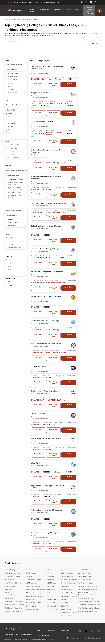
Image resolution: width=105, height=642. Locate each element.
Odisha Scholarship (67, 593)
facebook (80, 631)
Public (9, 282)
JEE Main (10, 219)
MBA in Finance (31, 573)
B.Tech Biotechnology (33, 586)
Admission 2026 (33, 2)
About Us (40, 631)
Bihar (9, 86)
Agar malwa (11, 123)
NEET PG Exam (51, 583)
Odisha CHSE (65, 606)
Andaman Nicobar (13, 73)
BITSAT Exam (51, 603)
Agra (9, 130)
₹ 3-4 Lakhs (11, 241)
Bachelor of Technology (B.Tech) (14, 196)
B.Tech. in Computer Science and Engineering (16, 183)
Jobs (57, 2)
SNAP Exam (50, 593)
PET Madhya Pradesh (14, 222)
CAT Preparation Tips (53, 606)
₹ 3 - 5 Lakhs (11, 154)
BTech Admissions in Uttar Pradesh (89, 601)
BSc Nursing (30, 599)
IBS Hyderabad (9, 580)
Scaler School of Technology (14, 601)
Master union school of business (15, 605)
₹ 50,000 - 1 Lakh (12, 148)
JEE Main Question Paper (69, 580)
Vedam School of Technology (14, 611)
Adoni (9, 120)
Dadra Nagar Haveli (13, 93)
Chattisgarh (11, 89)
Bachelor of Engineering (15, 192)
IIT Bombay (8, 589)
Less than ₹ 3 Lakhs (13, 238)
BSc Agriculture (31, 606)
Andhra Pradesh (12, 77)
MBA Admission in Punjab (86, 598)
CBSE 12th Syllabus (67, 573)
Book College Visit (53, 84)
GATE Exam (50, 576)
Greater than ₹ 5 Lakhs (14, 247)
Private (10, 285)
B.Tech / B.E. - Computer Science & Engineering (15, 188)
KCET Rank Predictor (84, 580)
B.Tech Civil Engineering (33, 593)
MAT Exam (50, 586)
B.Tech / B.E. (35, 79)
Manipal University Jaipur (13, 573)
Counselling (43, 2)
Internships (51, 2)
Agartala (10, 126)
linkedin (92, 631)
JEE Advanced (12, 225)
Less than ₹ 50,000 (13, 145)
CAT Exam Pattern (53, 609)
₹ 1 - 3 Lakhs (11, 151)
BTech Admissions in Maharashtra (89, 605)
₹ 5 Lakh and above (13, 157)
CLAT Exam (50, 580)
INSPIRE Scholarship (67, 589)
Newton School (9, 598)
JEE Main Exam (51, 589)
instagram (98, 631)
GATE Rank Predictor (84, 573)
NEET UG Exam (51, 599)
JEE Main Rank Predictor (86, 576)
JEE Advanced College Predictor (88, 589)
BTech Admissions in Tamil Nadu (88, 608)
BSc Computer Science (33, 603)
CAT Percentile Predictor (86, 583)
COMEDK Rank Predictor (85, 593)
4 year (9, 269)
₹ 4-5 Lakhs (11, 244)
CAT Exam (50, 573)
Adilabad (10, 117)
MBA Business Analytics (33, 580)
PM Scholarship (66, 586)
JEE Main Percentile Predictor (87, 586)
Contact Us (51, 631)
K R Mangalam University (13, 576)
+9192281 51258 (74, 638)
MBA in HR (29, 576)
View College (38, 83)
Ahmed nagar (12, 133)
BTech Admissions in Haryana (87, 611)
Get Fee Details (47, 79)
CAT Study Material (67, 576)
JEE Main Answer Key (68, 583)
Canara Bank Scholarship (69, 596)
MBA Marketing (31, 583)
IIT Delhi (7, 593)
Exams (10, 2)
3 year (9, 266)
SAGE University (10, 586)
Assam (10, 83)
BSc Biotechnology (32, 609)
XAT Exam (50, 596)
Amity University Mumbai (13, 583)
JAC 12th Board (66, 609)
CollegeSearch (16, 10)
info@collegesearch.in (93, 638)
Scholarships (23, 2)
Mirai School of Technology (13, 608)
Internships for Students (69, 612)
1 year (9, 260)
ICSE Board (64, 603)
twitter (86, 631)
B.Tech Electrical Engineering (35, 596)
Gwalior (10, 114)
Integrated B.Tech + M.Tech (15, 179)
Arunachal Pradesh (13, 80)
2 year (9, 263)
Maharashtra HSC (66, 599)
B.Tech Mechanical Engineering (36, 589)
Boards (16, 2)
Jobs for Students (67, 616)
